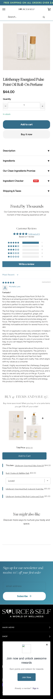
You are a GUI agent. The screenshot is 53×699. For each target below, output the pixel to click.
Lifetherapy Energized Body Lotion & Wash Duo (25, 489)
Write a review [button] (26, 264)
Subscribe (22, 596)
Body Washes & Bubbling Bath (17, 473)
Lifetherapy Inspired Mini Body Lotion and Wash (25, 496)
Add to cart (27, 124)
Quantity (7, 99)
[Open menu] (6, 9)
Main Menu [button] (8, 627)
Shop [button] (5, 636)
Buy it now (26, 134)
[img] (8, 282)
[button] (14, 243)
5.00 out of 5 (34, 234)
